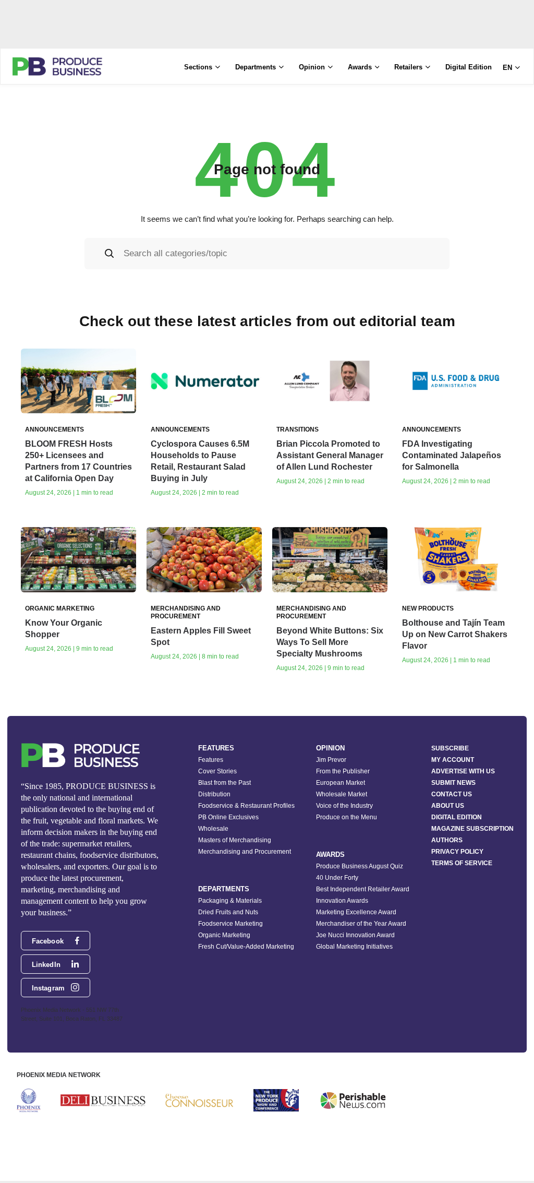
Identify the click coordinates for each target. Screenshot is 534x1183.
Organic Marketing (224, 935)
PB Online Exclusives (228, 817)
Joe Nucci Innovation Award (355, 935)
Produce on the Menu (346, 817)
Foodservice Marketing (230, 923)
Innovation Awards (342, 900)
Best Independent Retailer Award (362, 889)
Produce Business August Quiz (359, 866)
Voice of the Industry (344, 805)
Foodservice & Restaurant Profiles (246, 805)
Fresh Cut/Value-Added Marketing (246, 946)
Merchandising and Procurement (244, 851)
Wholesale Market (341, 794)
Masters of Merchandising (234, 840)
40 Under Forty (337, 877)
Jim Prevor (331, 759)
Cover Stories (217, 771)
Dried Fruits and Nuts (228, 912)
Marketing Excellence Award (356, 912)
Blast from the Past (224, 782)
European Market (340, 782)
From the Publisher (343, 771)
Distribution (214, 794)
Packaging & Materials (230, 900)
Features (210, 759)
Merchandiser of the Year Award (361, 923)
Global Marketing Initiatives (354, 946)
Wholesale (213, 828)
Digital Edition (468, 67)
